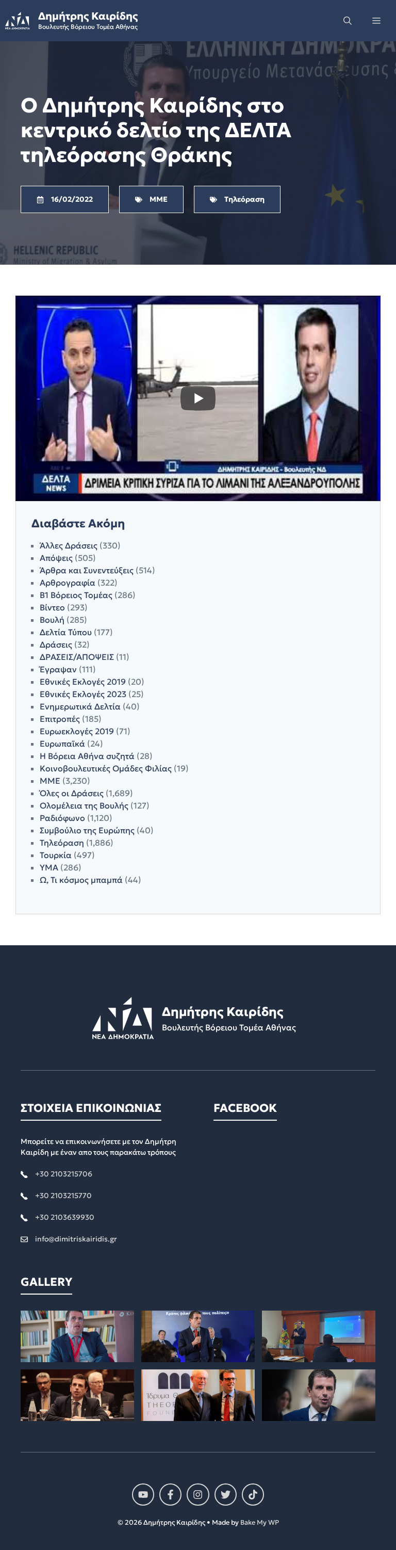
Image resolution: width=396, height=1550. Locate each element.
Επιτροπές (60, 719)
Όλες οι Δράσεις (72, 793)
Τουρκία (56, 855)
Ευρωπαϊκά (62, 743)
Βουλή (52, 620)
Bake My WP (259, 1522)
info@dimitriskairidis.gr (76, 1239)
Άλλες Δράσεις (68, 545)
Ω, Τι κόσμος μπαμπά (81, 880)
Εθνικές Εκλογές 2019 (83, 681)
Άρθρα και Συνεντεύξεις (87, 570)
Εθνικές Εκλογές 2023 (83, 694)
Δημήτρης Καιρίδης (88, 16)
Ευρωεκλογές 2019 (77, 731)
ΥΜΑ (49, 867)
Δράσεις (56, 644)
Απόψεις (56, 558)
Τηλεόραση (62, 842)
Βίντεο (52, 607)
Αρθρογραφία (67, 582)
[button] (347, 20)
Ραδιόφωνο (62, 818)
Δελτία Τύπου (66, 632)
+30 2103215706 (63, 1173)
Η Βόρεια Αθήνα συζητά (87, 756)
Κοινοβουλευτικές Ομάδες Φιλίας (106, 768)
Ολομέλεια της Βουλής (84, 805)
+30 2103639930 (64, 1217)
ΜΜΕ (50, 781)
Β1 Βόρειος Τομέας (76, 595)
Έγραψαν (58, 669)
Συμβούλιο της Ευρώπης (87, 830)
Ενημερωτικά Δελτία (80, 706)
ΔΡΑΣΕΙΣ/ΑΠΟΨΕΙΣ (77, 657)
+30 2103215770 (63, 1195)
